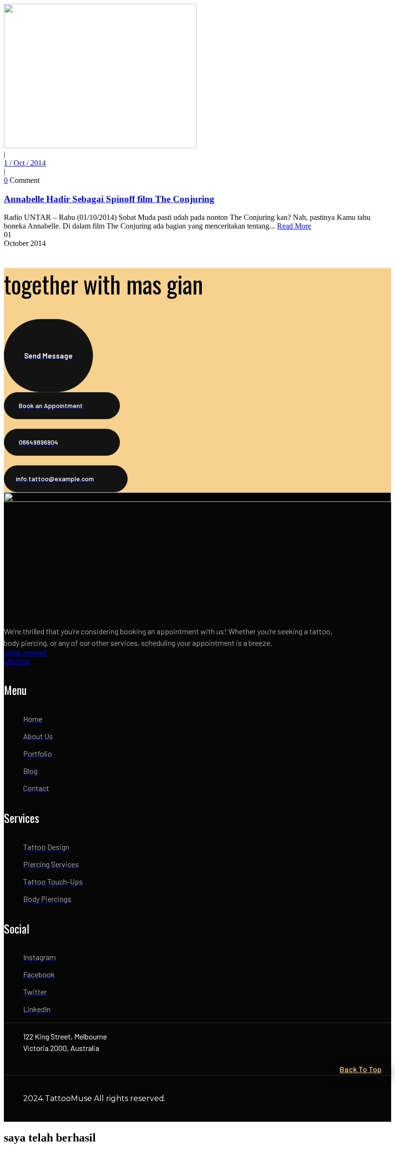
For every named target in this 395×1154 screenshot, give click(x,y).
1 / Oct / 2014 (25, 163)
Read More (294, 226)
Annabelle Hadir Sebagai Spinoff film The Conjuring (109, 199)
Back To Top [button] (361, 1069)
